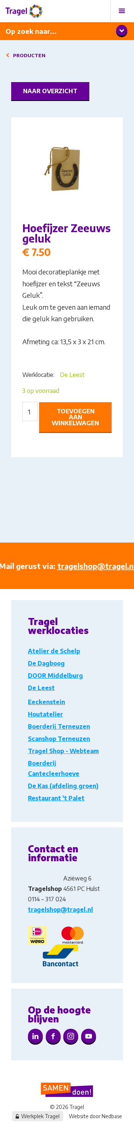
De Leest (72, 374)
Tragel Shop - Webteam (63, 751)
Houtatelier (45, 714)
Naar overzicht (50, 91)
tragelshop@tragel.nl (60, 909)
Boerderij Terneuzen (59, 726)
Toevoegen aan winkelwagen (75, 417)
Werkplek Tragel (40, 1116)
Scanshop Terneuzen (59, 738)
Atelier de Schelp (54, 651)
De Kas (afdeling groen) (63, 786)
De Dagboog (46, 663)
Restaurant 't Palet (56, 798)
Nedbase (112, 1116)
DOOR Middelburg (55, 675)
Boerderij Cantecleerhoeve (53, 768)
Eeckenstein (46, 702)
